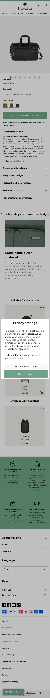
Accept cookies (26, 374)
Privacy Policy (16, 358)
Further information (26, 366)
